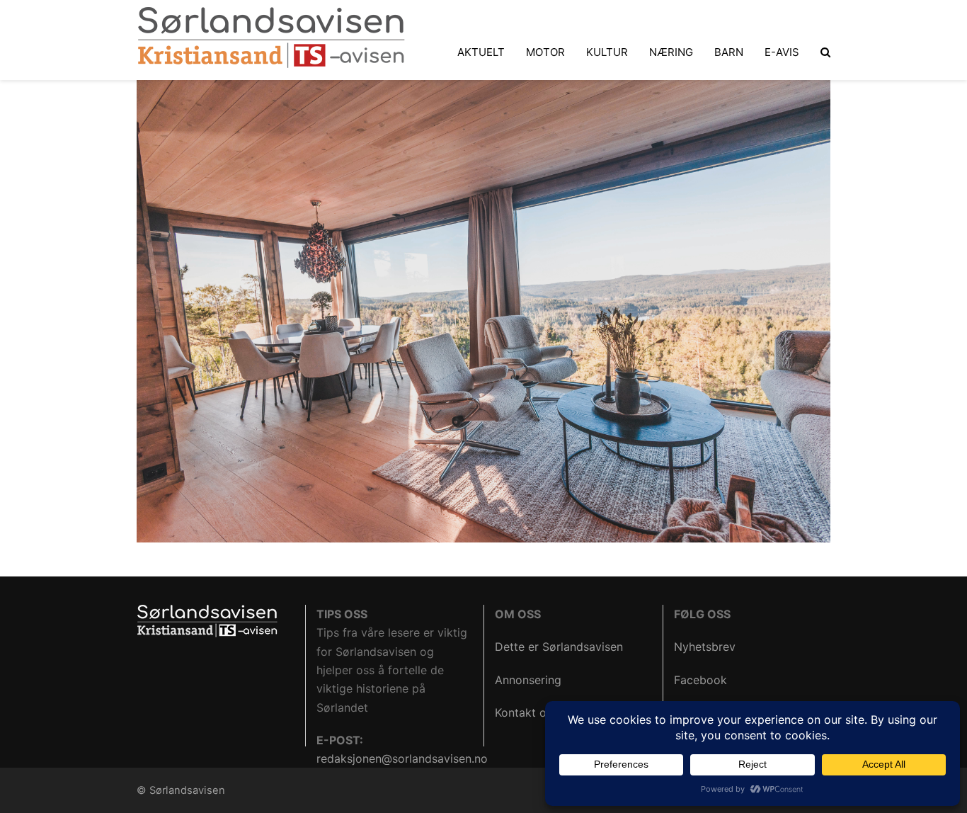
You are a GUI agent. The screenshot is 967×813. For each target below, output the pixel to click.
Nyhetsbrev (705, 646)
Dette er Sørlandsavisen (559, 646)
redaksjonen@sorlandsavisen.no (402, 758)
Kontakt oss (526, 712)
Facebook (700, 680)
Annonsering (528, 680)
